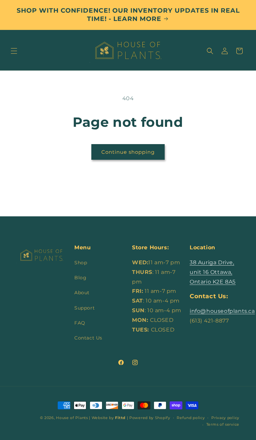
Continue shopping (128, 152)
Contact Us (88, 338)
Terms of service (222, 424)
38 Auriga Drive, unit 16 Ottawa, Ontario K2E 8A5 (213, 272)
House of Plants (72, 417)
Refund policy (191, 417)
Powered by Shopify (149, 417)
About (82, 293)
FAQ (79, 323)
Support (84, 308)
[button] (14, 51)
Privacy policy (225, 417)
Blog (80, 278)
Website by (109, 417)
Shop (80, 263)
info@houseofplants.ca (222, 311)
